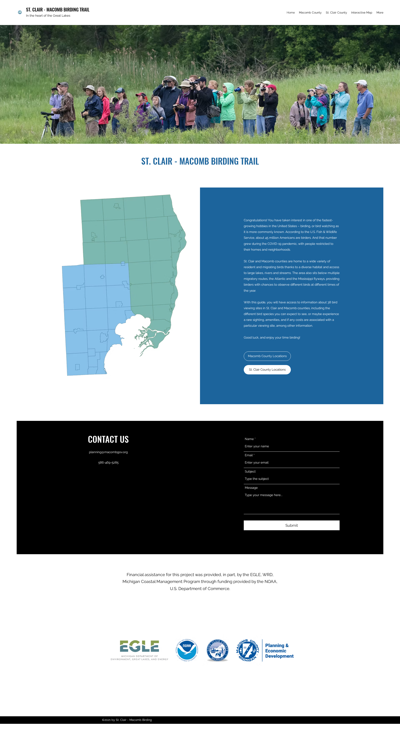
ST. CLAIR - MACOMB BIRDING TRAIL (57, 9)
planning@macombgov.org (108, 452)
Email (249, 455)
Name (249, 439)
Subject (250, 471)
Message (251, 487)
